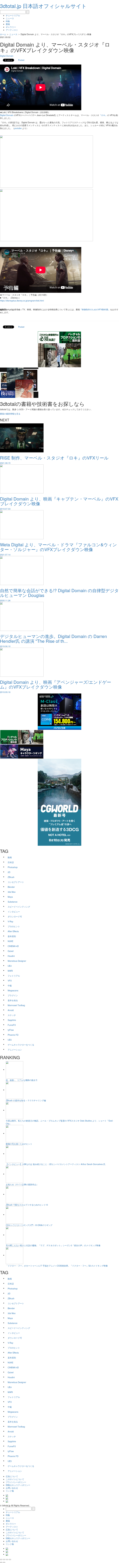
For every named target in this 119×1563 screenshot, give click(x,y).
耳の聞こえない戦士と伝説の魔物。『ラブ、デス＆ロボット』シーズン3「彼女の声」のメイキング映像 (53, 1245)
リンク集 (10, 1490)
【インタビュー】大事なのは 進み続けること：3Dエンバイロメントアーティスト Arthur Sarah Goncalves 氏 (55, 1164)
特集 (8, 21)
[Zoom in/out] (10, 1559)
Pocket (21, 60)
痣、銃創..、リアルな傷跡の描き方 (21, 1080)
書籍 (8, 24)
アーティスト (12, 29)
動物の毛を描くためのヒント (19, 1143)
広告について (12, 1476)
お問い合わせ (12, 1487)
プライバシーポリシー (16, 1482)
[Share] (4, 1559)
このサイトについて (15, 1479)
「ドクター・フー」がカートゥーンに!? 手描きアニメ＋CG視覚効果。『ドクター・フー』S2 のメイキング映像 (57, 1265)
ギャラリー (11, 27)
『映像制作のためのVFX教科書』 (95, 309)
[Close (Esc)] (1, 1559)
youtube (18, 128)
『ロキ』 (103, 115)
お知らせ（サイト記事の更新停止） (22, 1184)
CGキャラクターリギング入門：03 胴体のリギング (29, 1225)
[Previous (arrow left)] (1, 1562)
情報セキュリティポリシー (18, 1485)
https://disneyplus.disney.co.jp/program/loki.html (22, 300)
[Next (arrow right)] (4, 1562)
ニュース (10, 18)
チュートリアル (13, 15)
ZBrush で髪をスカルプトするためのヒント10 (27, 1204)
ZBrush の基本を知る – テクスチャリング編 (26, 1100)
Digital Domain (6, 55)
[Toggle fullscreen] (7, 1559)
